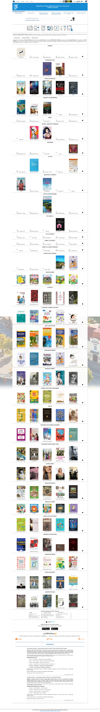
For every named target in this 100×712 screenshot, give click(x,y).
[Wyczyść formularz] (71, 20)
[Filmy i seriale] (57, 30)
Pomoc (27, 1)
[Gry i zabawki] (70, 30)
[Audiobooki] (37, 30)
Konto (31, 1)
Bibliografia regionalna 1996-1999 (69, 13)
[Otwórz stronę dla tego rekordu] (21, 52)
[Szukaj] (73, 18)
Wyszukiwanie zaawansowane (31, 20)
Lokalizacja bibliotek (25, 37)
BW (66, 1)
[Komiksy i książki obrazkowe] (50, 30)
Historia (22, 1)
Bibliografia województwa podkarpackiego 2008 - (43, 13)
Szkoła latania (45, 616)
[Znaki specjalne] (73, 20)
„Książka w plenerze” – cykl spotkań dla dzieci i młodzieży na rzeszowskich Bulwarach (44, 677)
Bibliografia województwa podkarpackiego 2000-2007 (56, 13)
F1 (79, 1)
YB (68, 1)
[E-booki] (43, 30)
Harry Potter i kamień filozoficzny (33, 616)
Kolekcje (37, 20)
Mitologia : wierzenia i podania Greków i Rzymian (35, 617)
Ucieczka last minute (60, 617)
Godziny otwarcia (35, 37)
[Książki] (30, 30)
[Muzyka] (63, 30)
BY (70, 1)
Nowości (18, 1)
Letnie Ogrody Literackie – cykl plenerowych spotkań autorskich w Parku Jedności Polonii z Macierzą (47, 648)
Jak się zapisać (17, 37)
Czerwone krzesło (45, 617)
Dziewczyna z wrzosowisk (61, 616)
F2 (82, 1)
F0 (77, 1)
